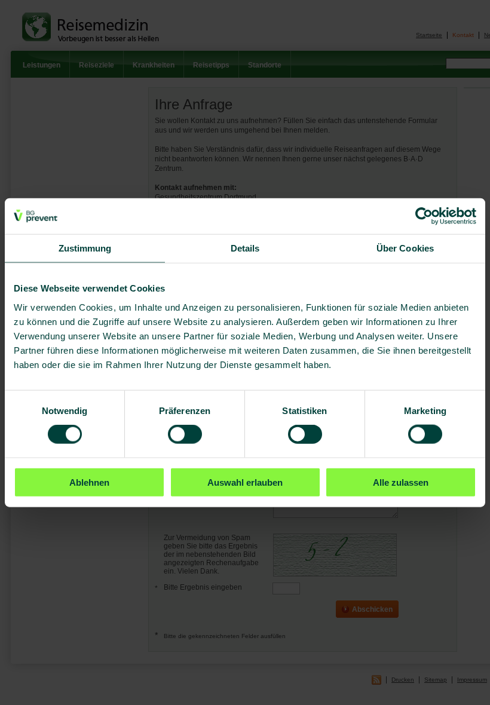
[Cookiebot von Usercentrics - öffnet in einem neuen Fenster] (424, 216)
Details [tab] (245, 248)
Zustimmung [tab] (85, 248)
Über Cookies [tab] (405, 248)
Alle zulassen (400, 482)
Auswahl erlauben (245, 482)
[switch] (185, 434)
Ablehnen (89, 482)
